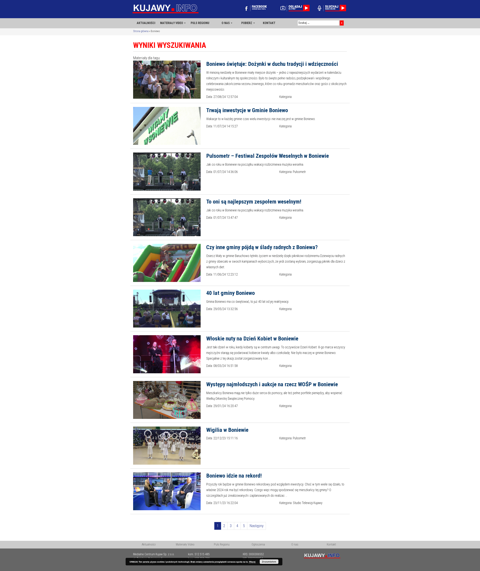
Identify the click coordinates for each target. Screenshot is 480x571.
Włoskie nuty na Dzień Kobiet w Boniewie (252, 338)
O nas (294, 544)
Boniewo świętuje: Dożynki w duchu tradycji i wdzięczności (272, 64)
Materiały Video (185, 544)
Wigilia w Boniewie (227, 430)
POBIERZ (247, 23)
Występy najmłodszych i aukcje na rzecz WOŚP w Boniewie (272, 384)
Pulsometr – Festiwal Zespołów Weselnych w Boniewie (267, 156)
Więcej (252, 561)
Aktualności (149, 544)
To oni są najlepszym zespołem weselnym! (253, 201)
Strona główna (140, 31)
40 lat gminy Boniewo (230, 293)
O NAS (226, 23)
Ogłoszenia (258, 544)
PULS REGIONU (200, 23)
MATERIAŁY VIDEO (172, 23)
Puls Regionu (222, 544)
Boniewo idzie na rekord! (234, 475)
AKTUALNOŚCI (146, 23)
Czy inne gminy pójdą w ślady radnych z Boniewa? (262, 247)
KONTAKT (269, 23)
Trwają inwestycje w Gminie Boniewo (247, 110)
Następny (256, 526)
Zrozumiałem (269, 561)
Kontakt (331, 544)
